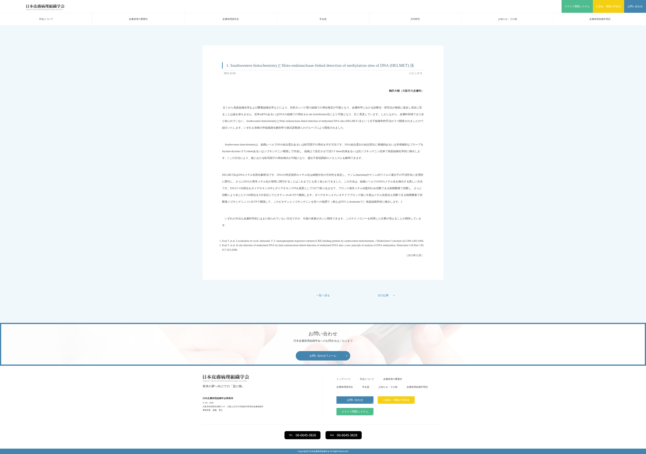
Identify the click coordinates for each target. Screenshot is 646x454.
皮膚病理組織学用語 (600, 19)
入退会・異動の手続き (608, 6)
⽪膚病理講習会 (230, 19)
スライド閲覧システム (577, 6)
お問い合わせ (635, 6)
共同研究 (415, 19)
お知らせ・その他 (507, 19)
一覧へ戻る (323, 295)
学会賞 (323, 19)
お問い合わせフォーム (323, 355)
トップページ (343, 379)
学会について (46, 19)
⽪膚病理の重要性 (138, 19)
